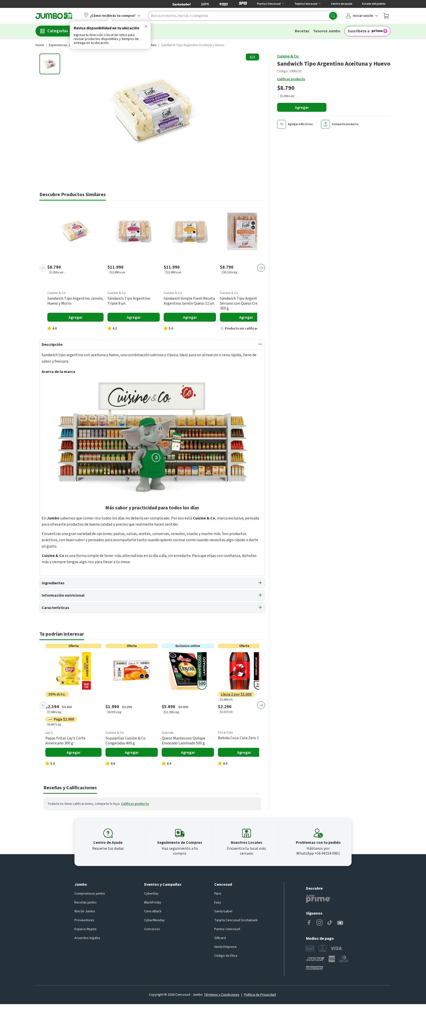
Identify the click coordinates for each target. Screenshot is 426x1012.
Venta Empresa (225, 946)
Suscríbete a (359, 31)
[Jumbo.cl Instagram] (319, 923)
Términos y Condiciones (221, 994)
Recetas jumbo (85, 902)
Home (40, 45)
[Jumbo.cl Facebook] (309, 923)
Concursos (152, 929)
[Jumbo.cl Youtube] (340, 923)
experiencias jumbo (63, 45)
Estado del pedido (374, 4)
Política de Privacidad (260, 994)
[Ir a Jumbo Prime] (318, 899)
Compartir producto (345, 124)
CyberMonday (154, 920)
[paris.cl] (205, 4)
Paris (217, 893)
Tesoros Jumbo (326, 31)
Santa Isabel (223, 911)
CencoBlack (152, 911)
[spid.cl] (243, 4)
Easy (217, 902)
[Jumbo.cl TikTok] (330, 923)
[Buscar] (333, 16)
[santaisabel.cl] (181, 4)
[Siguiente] (261, 268)
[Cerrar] (146, 27)
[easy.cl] (224, 4)
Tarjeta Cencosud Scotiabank (236, 920)
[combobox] (243, 16)
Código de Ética (225, 955)
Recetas (302, 31)
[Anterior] (43, 268)
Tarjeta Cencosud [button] (305, 4)
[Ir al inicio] (54, 16)
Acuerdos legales (87, 938)
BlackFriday (152, 902)
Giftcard (220, 938)
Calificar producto (291, 79)
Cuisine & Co (288, 56)
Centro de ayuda (341, 4)
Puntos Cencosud (227, 929)
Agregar (302, 107)
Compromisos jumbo (89, 893)
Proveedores (84, 920)
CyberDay (151, 893)
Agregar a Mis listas (300, 124)
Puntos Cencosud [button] (269, 4)
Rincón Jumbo (84, 911)
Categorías (57, 31)
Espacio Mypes (85, 929)
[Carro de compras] (386, 16)
